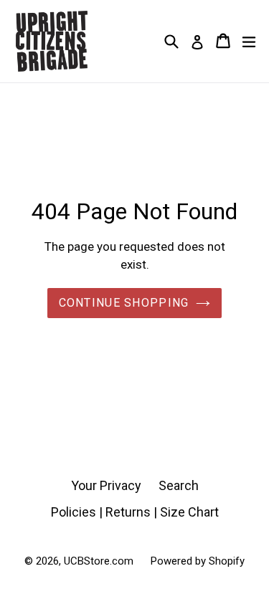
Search (179, 485)
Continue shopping (124, 303)
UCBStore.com (98, 561)
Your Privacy (106, 485)
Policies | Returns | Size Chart (135, 511)
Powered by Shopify (198, 561)
